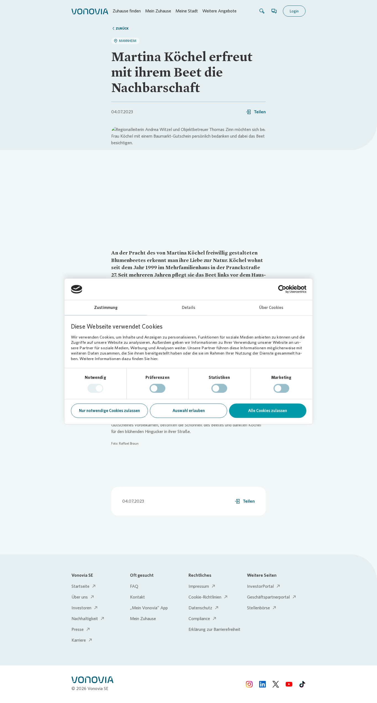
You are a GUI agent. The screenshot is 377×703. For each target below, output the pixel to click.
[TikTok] (302, 684)
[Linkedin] (262, 684)
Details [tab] (188, 307)
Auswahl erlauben (188, 410)
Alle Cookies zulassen (267, 410)
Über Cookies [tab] (271, 307)
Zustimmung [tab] (106, 307)
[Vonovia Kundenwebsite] (89, 11)
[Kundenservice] (274, 11)
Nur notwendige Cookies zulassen (109, 410)
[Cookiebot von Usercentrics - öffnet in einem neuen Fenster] (282, 289)
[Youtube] (289, 684)
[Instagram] (249, 684)
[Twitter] (275, 684)
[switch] (157, 388)
